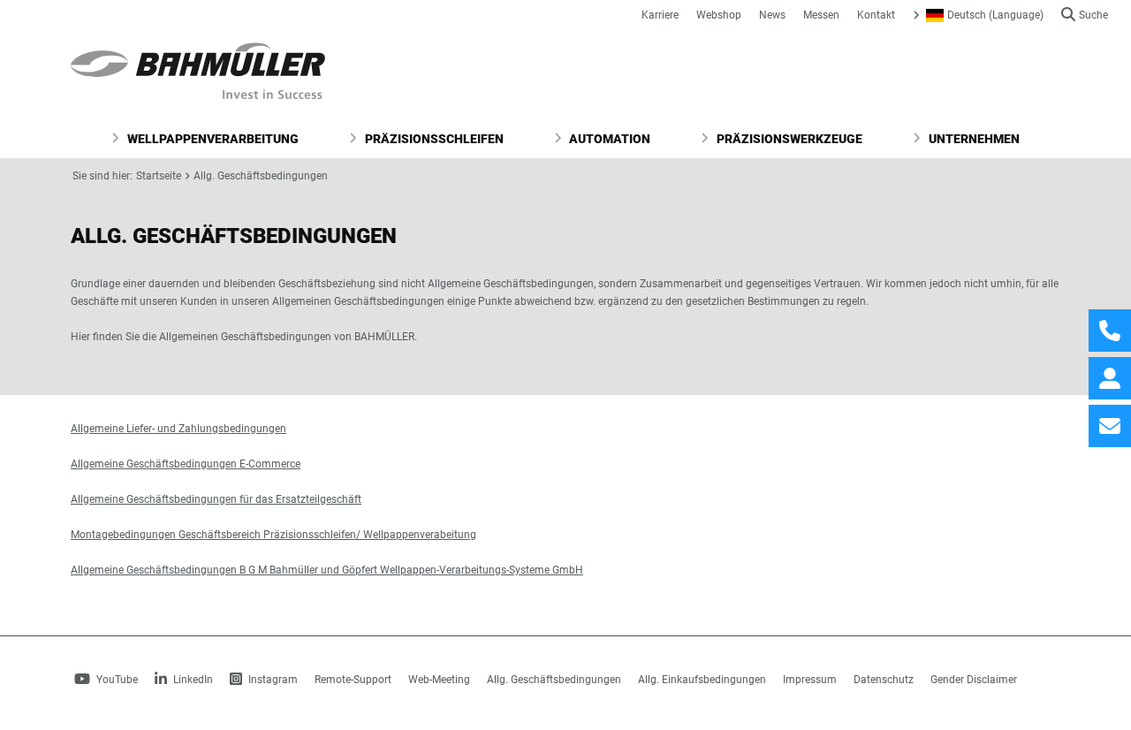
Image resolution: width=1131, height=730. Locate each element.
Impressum (810, 679)
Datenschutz (884, 679)
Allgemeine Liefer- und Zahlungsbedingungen (178, 428)
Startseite (158, 176)
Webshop (718, 15)
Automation (608, 139)
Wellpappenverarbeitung (212, 139)
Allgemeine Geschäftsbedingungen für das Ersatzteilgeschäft (216, 499)
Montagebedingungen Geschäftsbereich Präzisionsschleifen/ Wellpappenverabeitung (273, 534)
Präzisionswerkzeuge (788, 139)
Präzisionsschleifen (433, 139)
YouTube (116, 679)
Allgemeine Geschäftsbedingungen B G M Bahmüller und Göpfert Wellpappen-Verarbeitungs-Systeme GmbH (327, 570)
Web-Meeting (439, 679)
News (772, 15)
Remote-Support (353, 679)
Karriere (660, 15)
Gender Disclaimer (973, 679)
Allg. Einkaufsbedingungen (702, 679)
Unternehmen (973, 139)
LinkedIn (192, 679)
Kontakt (876, 15)
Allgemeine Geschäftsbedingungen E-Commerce (185, 464)
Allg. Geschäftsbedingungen (261, 176)
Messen (821, 15)
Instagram (272, 679)
